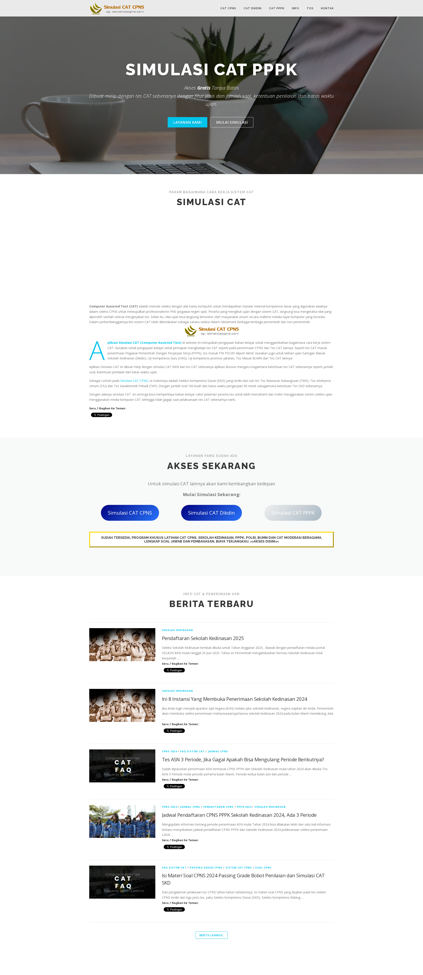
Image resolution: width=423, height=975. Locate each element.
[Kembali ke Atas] (404, 954)
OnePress (247, 964)
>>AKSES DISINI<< (264, 541)
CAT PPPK (276, 8)
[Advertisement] (211, 253)
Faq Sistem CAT (192, 751)
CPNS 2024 (169, 751)
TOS (310, 8)
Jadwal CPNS (218, 751)
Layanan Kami (187, 122)
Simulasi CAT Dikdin (211, 512)
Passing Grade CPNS (206, 867)
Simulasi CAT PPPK (293, 512)
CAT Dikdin (253, 8)
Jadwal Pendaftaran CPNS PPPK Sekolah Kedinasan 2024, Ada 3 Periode (239, 814)
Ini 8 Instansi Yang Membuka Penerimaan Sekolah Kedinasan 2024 (234, 698)
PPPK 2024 (244, 806)
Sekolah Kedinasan (177, 630)
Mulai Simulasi (232, 122)
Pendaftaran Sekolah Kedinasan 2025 (203, 638)
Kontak (327, 8)
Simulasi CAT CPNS (134, 381)
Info (295, 8)
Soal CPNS (263, 867)
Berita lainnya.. (211, 935)
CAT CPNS (228, 8)
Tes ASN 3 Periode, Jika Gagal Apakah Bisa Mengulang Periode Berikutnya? (243, 759)
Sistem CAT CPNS (239, 867)
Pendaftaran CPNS (218, 806)
